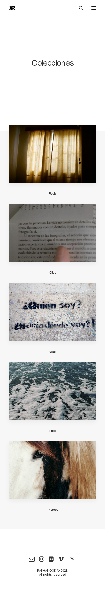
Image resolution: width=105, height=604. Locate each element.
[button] (94, 8)
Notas (52, 352)
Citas (52, 272)
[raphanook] (12, 7)
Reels (52, 193)
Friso (52, 431)
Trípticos (52, 509)
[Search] (78, 8)
